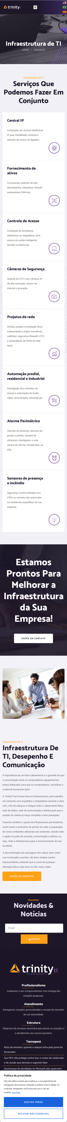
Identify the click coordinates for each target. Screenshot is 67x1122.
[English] (65, 2)
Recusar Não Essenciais (33, 1114)
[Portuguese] (65, 7)
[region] (33, 1096)
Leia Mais (16, 1092)
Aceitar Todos (33, 1102)
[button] (35, 7)
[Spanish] (65, 12)
